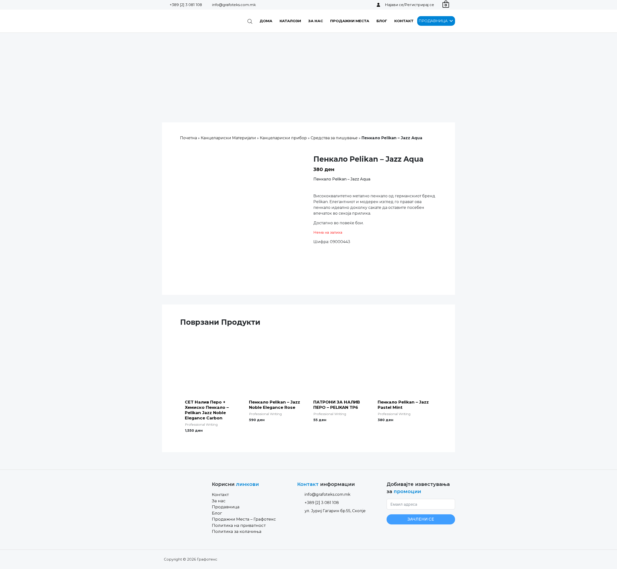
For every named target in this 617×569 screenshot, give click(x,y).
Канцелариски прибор (283, 138)
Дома (266, 21)
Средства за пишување (334, 138)
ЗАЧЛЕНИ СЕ (421, 519)
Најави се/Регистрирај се (409, 4)
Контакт (404, 21)
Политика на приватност (239, 525)
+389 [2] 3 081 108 (186, 4)
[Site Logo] (186, 21)
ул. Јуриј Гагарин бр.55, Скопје (335, 511)
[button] (433, 21)
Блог (381, 21)
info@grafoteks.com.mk (234, 4)
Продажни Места (349, 21)
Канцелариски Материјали (228, 138)
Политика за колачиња (237, 531)
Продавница (226, 506)
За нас (315, 21)
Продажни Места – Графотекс (244, 519)
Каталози (290, 21)
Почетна (188, 138)
